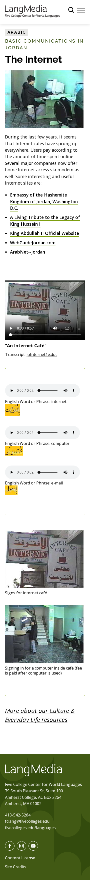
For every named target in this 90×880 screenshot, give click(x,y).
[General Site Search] (71, 10)
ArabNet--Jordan (27, 252)
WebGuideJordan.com (33, 243)
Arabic (17, 32)
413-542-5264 (17, 815)
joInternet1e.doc (41, 354)
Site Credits (15, 867)
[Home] (32, 11)
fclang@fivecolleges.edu (27, 821)
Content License (20, 858)
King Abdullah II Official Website (44, 233)
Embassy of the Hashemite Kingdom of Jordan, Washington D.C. (44, 201)
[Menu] (81, 9)
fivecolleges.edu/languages (30, 827)
